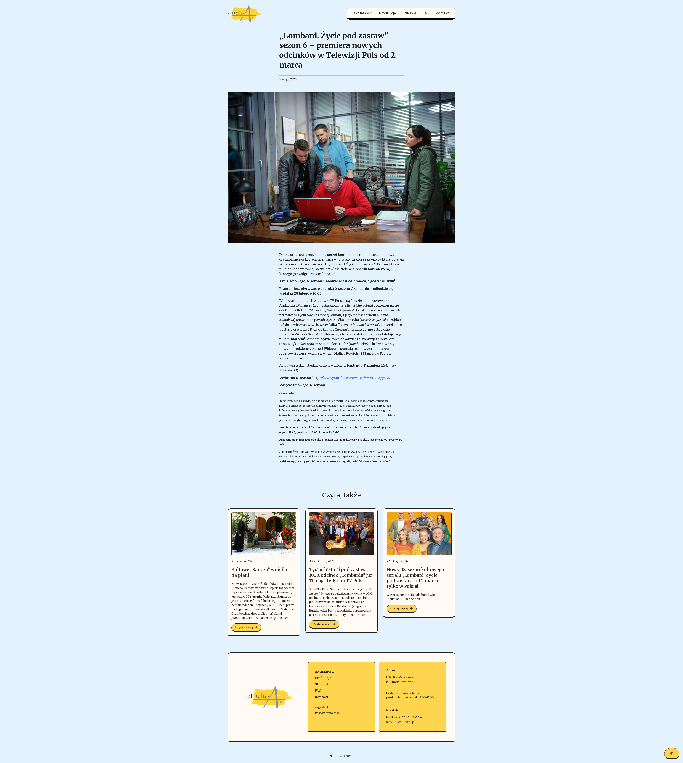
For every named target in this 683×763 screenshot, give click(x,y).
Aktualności (363, 13)
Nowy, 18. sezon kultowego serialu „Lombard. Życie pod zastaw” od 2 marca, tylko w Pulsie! (415, 578)
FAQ (426, 13)
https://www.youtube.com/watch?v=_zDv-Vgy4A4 (351, 378)
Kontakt (442, 13)
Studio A (409, 13)
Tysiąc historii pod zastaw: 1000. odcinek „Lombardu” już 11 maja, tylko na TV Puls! (340, 575)
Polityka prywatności (328, 712)
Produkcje (387, 13)
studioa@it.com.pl (400, 722)
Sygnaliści (321, 707)
